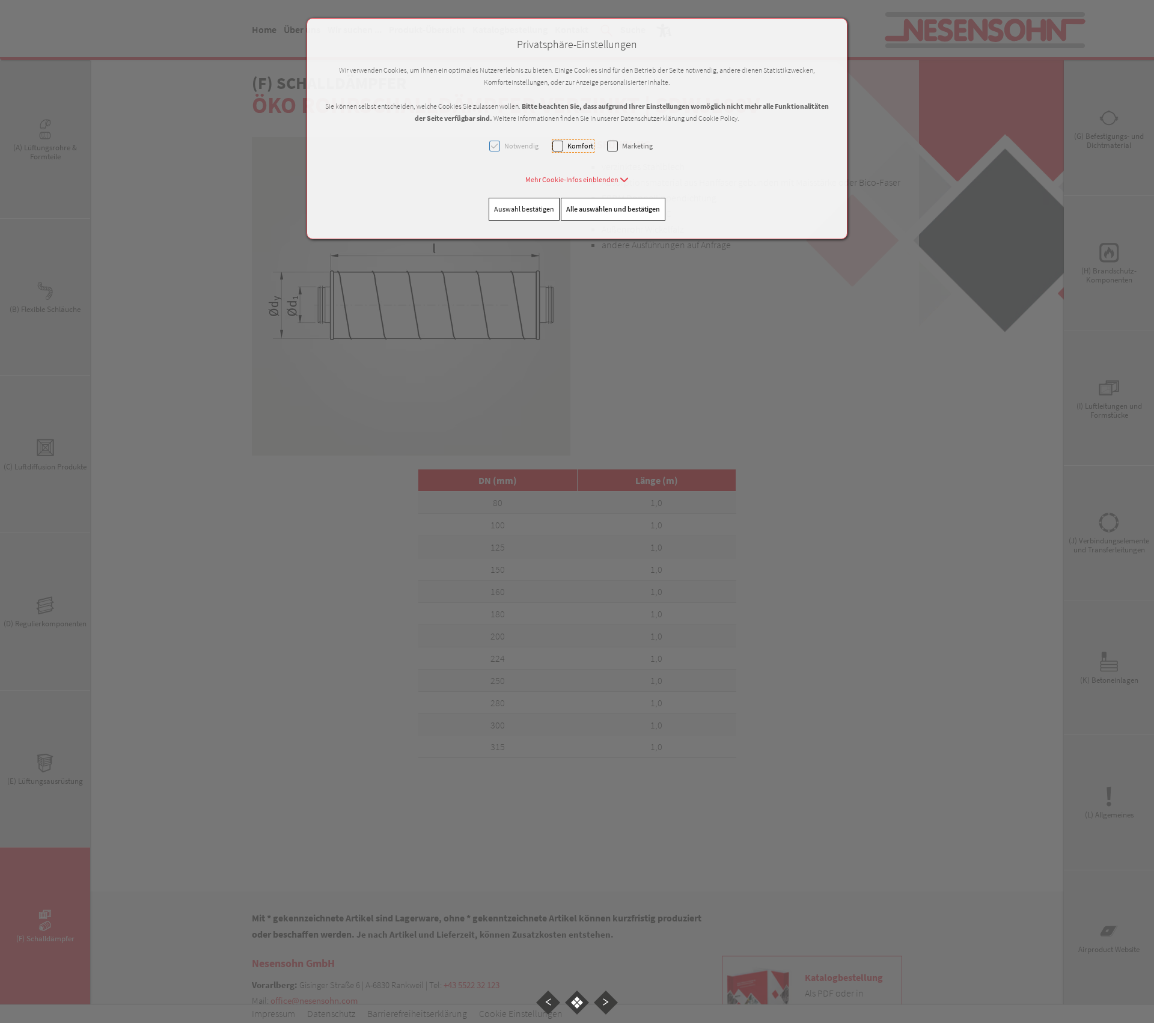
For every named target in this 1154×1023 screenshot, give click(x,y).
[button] (577, 179)
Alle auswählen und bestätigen (613, 208)
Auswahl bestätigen (524, 208)
